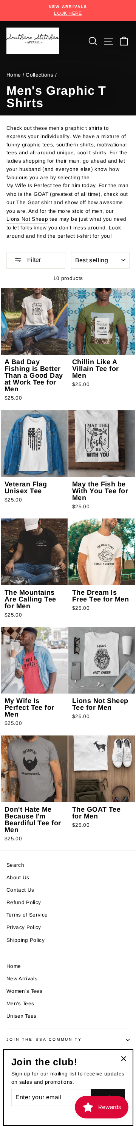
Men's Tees (20, 1003)
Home (13, 75)
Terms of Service (27, 915)
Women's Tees (24, 991)
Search (15, 865)
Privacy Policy (23, 927)
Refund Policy (23, 902)
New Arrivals (21, 978)
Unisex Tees (21, 1016)
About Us (17, 877)
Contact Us (20, 890)
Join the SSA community (44, 1039)
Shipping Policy (25, 940)
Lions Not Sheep (27, 219)
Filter (33, 260)
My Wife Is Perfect (29, 185)
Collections (39, 75)
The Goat (28, 202)
